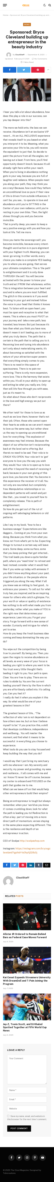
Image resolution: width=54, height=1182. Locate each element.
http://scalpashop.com (32, 840)
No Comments (40, 59)
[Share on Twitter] (9, 70)
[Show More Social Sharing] (48, 70)
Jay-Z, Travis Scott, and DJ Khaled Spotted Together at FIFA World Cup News (25, 1027)
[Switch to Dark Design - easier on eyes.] (44, 5)
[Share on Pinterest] (38, 70)
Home (5, 15)
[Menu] (5, 5)
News (27, 24)
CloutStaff (19, 55)
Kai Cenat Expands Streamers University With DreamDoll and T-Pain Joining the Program (27, 980)
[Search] (49, 5)
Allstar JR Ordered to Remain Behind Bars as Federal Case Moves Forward (25, 936)
